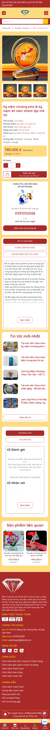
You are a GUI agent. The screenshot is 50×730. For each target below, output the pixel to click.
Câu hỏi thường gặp (11, 701)
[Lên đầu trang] (44, 707)
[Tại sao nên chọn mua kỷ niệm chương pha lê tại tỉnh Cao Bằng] (10, 347)
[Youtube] (16, 650)
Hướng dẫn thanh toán (12, 690)
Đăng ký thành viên (11, 694)
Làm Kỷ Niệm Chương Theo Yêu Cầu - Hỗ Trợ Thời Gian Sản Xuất (33, 373)
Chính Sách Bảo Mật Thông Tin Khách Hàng (22, 661)
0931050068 (25, 213)
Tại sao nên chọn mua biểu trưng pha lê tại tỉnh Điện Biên (33, 359)
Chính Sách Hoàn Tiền (12, 676)
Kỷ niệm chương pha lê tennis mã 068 (36, 554)
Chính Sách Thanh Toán (13, 668)
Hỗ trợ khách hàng (11, 698)
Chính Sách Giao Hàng (12, 672)
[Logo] (25, 13)
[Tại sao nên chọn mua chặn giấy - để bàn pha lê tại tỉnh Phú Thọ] (10, 389)
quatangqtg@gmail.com (19, 640)
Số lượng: (7, 160)
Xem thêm (25, 320)
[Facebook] (10, 650)
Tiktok (35, 139)
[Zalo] (4, 650)
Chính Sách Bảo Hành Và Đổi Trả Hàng (20, 665)
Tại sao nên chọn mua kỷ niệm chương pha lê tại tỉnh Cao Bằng (33, 345)
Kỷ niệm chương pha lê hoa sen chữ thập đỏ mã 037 (13, 554)
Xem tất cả (25, 417)
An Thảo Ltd (31, 716)
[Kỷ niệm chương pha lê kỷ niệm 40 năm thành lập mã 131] (25, 58)
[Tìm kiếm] (45, 21)
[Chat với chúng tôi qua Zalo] (44, 722)
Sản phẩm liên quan (25, 525)
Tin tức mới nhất (25, 336)
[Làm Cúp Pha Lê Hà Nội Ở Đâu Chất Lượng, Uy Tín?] (10, 403)
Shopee (6, 142)
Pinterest (19, 139)
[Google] (22, 650)
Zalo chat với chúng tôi (25, 228)
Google (14, 142)
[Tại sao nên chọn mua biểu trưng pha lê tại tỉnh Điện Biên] (10, 361)
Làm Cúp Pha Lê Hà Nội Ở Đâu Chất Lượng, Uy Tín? (34, 401)
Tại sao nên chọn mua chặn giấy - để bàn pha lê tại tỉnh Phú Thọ (33, 387)
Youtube (28, 139)
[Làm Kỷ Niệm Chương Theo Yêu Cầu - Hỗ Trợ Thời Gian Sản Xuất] (10, 375)
